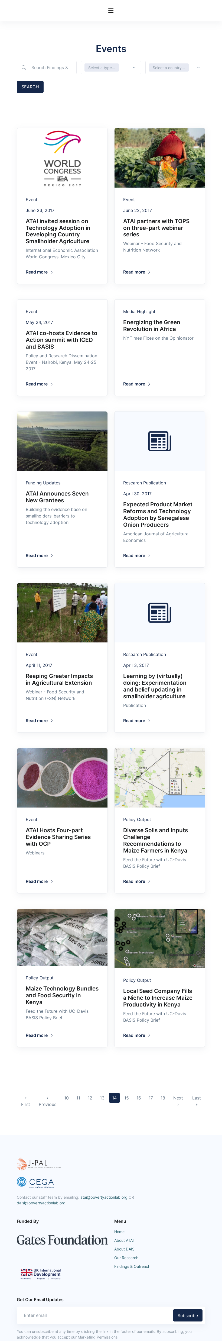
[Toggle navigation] (111, 10)
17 (151, 1098)
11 (78, 1098)
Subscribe (188, 1315)
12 (90, 1098)
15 (126, 1098)
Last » (196, 1101)
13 (102, 1098)
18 (163, 1098)
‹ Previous (47, 1101)
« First (25, 1101)
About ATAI (124, 1240)
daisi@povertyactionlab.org (41, 1203)
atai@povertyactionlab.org (104, 1197)
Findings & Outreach (132, 1266)
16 (138, 1098)
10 (66, 1098)
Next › (178, 1101)
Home (119, 1231)
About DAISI (125, 1249)
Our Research (126, 1257)
